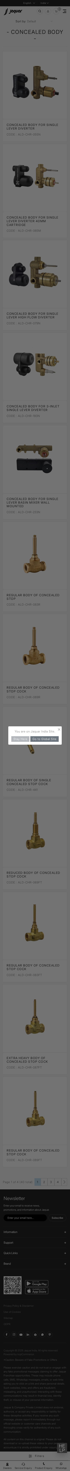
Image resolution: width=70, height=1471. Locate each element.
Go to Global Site (44, 739)
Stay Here (20, 739)
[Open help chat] (62, 1448)
